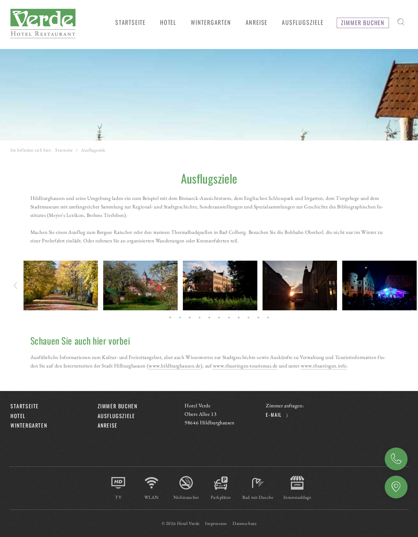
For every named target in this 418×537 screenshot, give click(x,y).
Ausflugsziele (116, 416)
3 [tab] (190, 317)
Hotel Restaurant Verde (43, 23)
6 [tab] (219, 317)
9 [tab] (249, 317)
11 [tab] (268, 317)
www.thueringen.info (324, 365)
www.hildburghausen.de (175, 365)
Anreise (396, 487)
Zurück (15, 285)
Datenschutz (244, 523)
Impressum (216, 523)
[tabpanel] (61, 285)
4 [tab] (200, 317)
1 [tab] (170, 317)
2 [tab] (180, 317)
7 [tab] (229, 317)
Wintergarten (28, 425)
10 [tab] (258, 317)
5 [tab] (209, 317)
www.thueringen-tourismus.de (245, 365)
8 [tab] (239, 317)
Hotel (17, 416)
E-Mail (274, 414)
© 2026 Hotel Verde (181, 523)
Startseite (64, 150)
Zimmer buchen (396, 459)
